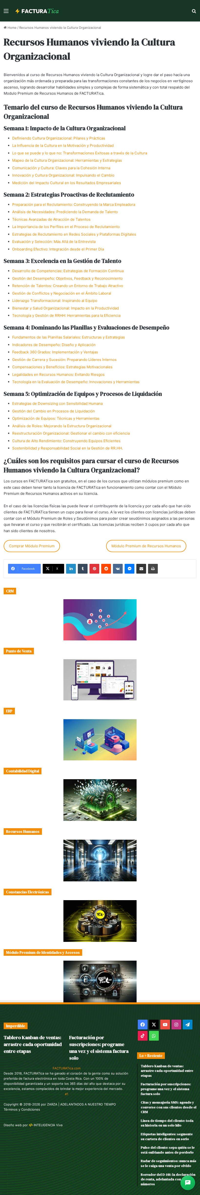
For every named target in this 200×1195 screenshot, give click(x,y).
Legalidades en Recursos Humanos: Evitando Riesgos (58, 374)
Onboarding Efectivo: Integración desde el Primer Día (58, 249)
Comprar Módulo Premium (32, 546)
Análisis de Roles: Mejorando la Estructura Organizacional (61, 426)
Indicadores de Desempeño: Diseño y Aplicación (54, 344)
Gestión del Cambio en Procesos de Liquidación (53, 411)
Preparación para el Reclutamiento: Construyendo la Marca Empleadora (73, 204)
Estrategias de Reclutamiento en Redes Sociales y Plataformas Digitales (74, 234)
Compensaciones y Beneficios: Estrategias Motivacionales (62, 367)
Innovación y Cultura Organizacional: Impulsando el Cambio (63, 175)
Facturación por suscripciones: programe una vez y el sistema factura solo (99, 1047)
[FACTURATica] (37, 10)
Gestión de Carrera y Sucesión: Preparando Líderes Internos (64, 359)
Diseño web (13, 1125)
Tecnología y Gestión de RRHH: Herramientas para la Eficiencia (66, 315)
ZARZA (52, 1104)
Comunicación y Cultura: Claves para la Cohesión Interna (61, 168)
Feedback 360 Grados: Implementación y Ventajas (55, 352)
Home (12, 28)
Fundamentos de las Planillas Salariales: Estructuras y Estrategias (68, 337)
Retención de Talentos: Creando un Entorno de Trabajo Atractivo (67, 285)
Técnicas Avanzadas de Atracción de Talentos (51, 219)
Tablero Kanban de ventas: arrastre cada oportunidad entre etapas (33, 1044)
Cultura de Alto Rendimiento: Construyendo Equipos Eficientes (66, 440)
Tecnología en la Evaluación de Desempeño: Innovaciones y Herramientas (76, 381)
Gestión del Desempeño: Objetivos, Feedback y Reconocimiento (67, 278)
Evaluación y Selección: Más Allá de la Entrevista (54, 241)
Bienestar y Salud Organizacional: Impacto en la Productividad (65, 308)
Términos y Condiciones (22, 1109)
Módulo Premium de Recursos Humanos (146, 546)
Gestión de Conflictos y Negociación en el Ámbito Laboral (61, 293)
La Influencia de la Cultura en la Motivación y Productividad (63, 145)
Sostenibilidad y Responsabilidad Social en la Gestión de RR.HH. (67, 448)
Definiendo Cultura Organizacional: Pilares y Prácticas (58, 138)
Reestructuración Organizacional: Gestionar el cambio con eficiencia (71, 433)
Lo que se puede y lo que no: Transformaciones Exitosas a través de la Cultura (79, 153)
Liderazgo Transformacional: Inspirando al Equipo (54, 300)
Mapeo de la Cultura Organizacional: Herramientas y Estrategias (67, 160)
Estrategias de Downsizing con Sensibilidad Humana (57, 403)
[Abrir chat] (187, 1182)
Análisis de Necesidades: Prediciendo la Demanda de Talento (65, 211)
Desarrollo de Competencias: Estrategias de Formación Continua (68, 271)
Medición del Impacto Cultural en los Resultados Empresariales (66, 182)
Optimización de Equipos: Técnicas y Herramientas (56, 418)
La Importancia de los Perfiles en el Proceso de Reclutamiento (66, 226)
